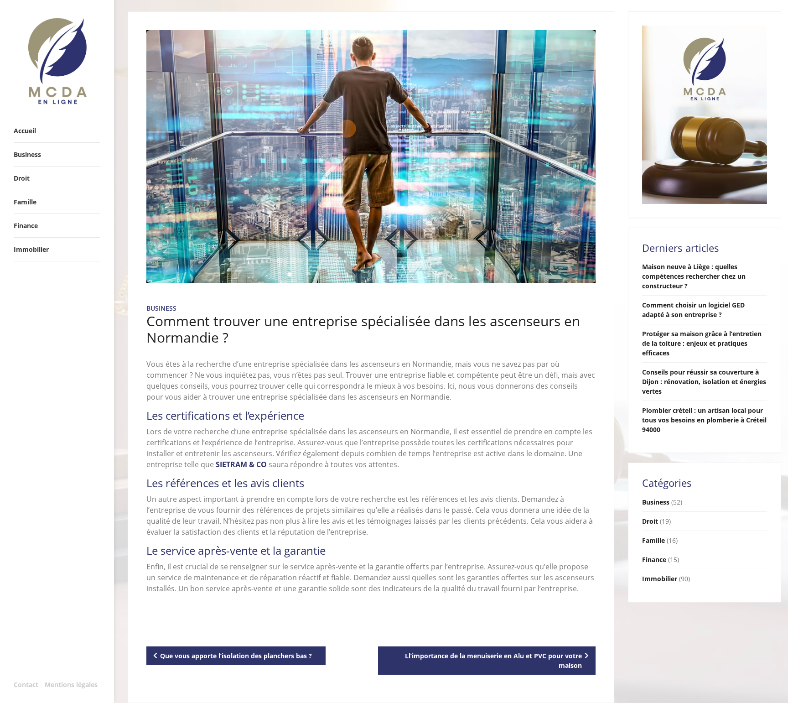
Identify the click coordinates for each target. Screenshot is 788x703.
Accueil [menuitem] (25, 130)
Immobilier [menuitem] (31, 249)
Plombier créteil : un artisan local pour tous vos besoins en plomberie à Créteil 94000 (704, 420)
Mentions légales (71, 684)
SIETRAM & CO (241, 464)
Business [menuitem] (27, 154)
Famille (653, 540)
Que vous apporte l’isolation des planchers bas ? (236, 655)
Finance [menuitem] (26, 225)
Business (161, 308)
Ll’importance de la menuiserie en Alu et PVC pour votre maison (493, 660)
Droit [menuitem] (22, 178)
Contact (26, 684)
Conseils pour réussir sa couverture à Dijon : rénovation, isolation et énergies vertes (704, 382)
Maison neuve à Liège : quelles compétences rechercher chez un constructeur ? (694, 276)
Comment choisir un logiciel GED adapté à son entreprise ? (693, 310)
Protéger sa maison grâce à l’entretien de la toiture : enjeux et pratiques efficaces (702, 343)
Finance (654, 559)
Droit (650, 521)
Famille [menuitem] (25, 202)
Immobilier (659, 578)
